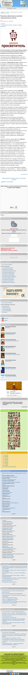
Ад (2, 500)
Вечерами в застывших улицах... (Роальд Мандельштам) (14, 614)
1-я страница (5, 455)
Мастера (4, 484)
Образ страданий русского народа (9, 597)
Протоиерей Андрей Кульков (8, 272)
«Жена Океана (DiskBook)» (11, 376)
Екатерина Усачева (6, 307)
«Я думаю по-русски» (9, 334)
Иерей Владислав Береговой (8, 282)
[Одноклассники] (12, 674)
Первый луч (4, 495)
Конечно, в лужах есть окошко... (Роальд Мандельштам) (14, 613)
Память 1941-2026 (6, 505)
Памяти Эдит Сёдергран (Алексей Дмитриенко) (12, 593)
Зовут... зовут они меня (7, 492)
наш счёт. (14, 232)
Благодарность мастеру (7, 528)
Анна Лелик (4, 312)
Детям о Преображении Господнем (9, 477)
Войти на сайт (14, 257)
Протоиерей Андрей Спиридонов (9, 276)
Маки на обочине (5, 592)
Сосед (3, 497)
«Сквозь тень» (8, 361)
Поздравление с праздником (8, 556)
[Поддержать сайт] (14, 208)
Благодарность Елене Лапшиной (9, 525)
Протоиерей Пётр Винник (7, 267)
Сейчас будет (5, 541)
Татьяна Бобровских (6, 309)
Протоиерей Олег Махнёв (7, 269)
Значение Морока (6, 533)
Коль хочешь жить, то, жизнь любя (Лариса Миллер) (13, 611)
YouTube (5, 320)
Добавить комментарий (7, 181)
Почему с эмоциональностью (8, 551)
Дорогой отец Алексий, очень (8, 530)
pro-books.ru (24, 174)
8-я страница (5, 465)
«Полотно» (7, 327)
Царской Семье (5, 489)
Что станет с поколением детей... (9, 479)
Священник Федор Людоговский (9, 270)
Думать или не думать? (7, 580)
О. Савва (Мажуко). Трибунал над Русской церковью (13, 639)
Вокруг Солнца (5, 487)
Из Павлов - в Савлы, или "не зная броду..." (11, 482)
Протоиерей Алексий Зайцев (8, 275)
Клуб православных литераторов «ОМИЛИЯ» (15, 657)
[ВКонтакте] (10, 674)
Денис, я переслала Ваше (7, 523)
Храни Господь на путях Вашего (9, 535)
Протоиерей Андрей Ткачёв (8, 278)
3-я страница (5, 457)
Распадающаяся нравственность (9, 581)
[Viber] (16, 674)
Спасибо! (4, 520)
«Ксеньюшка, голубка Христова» (12, 340)
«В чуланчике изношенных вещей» (12, 354)
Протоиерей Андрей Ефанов (8, 273)
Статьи (7, 12)
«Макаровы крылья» (9, 347)
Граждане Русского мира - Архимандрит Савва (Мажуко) (14, 633)
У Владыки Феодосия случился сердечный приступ (13, 590)
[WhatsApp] (18, 674)
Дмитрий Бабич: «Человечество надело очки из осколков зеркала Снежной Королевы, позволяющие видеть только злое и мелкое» (14, 567)
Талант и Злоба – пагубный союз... (9, 617)
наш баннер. (23, 233)
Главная (2, 12)
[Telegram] (14, 674)
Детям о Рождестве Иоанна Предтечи (10, 502)
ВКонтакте (6, 318)
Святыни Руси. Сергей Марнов (8, 632)
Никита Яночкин (5, 306)
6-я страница (5, 462)
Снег (3, 510)
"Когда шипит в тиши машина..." (9, 507)
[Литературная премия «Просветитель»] (13, 48)
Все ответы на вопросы (7, 264)
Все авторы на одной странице (9, 466)
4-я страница (5, 459)
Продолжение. (5, 543)
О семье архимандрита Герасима (9, 548)
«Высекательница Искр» (10, 368)
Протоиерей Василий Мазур (8, 279)
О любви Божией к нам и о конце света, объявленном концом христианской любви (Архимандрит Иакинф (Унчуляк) (13, 620)
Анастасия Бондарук (6, 310)
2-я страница (5, 456)
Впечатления (5, 546)
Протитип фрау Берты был (8, 538)
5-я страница (5, 460)
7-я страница (5, 463)
